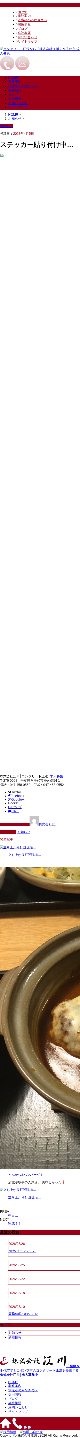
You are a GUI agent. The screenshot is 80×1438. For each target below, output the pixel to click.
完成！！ (14, 1223)
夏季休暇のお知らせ (23, 1314)
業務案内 (24, 16)
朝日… (13, 1215)
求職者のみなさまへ (32, 20)
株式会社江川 (48, 824)
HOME (22, 12)
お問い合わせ (27, 37)
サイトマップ (27, 41)
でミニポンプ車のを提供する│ (40, 1370)
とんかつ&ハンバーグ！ (25, 1174)
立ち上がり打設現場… (24, 855)
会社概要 (24, 33)
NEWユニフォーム (22, 1251)
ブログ (22, 28)
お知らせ (23, 832)
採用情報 (24, 24)
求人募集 (56, 776)
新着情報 (15, 1337)
